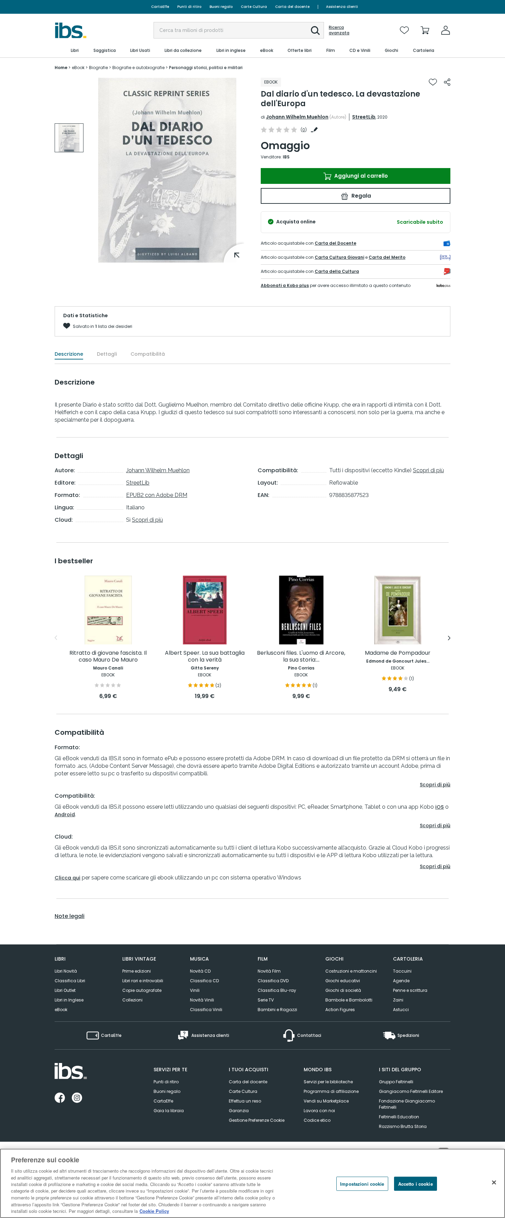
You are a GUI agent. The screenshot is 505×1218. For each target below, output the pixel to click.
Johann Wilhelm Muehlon (297, 116)
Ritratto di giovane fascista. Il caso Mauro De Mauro (108, 657)
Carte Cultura (254, 6)
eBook (61, 1009)
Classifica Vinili (206, 1009)
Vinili (195, 990)
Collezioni (132, 1000)
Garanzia (239, 1111)
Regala (360, 195)
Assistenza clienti (342, 6)
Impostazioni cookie (362, 1184)
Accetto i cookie (415, 1184)
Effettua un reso (245, 1101)
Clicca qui (67, 877)
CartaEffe (160, 6)
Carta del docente (292, 6)
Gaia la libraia (169, 1111)
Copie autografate (141, 990)
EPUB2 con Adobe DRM (156, 495)
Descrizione (69, 354)
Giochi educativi (342, 981)
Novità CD (200, 971)
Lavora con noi (319, 1111)
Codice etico (317, 1120)
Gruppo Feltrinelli (396, 1082)
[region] (252, 1183)
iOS (439, 807)
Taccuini (402, 971)
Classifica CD (204, 981)
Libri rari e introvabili (142, 981)
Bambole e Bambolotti (348, 1000)
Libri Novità (66, 971)
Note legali (70, 916)
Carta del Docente (335, 243)
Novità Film (269, 971)
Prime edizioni (136, 971)
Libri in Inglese (69, 1000)
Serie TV (266, 1000)
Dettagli (107, 354)
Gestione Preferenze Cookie (256, 1120)
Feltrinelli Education (399, 1117)
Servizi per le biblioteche (328, 1082)
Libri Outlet (65, 990)
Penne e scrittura (410, 990)
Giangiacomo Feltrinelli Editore (411, 1091)
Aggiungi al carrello (360, 175)
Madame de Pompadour (397, 653)
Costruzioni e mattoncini (351, 971)
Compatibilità (148, 354)
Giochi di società (343, 990)
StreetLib (363, 116)
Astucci (401, 1009)
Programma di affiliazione (331, 1091)
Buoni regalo (221, 6)
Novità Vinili (202, 1000)
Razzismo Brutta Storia (403, 1126)
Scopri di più (147, 520)
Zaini (398, 1000)
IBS (286, 157)
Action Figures (340, 1009)
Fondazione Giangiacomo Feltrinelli (407, 1104)
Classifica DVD (273, 981)
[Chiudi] (494, 1182)
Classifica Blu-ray (277, 990)
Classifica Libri (70, 981)
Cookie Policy (154, 1211)
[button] (315, 30)
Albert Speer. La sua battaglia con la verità (205, 657)
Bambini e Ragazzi (277, 1009)
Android (65, 814)
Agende (401, 981)
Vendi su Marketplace (326, 1101)
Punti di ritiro (189, 6)
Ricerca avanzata (339, 30)
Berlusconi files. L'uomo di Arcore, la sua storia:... (301, 657)
